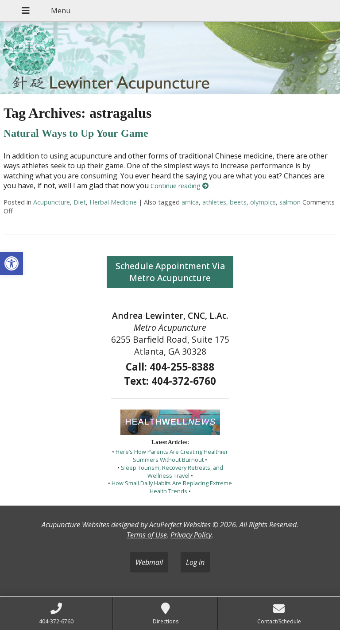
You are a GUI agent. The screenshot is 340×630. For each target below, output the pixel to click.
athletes (214, 202)
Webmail (149, 562)
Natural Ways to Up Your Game (76, 133)
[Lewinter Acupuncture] (170, 59)
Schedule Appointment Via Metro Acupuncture (170, 272)
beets (238, 202)
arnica (190, 202)
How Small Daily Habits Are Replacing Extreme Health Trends (172, 487)
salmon (290, 202)
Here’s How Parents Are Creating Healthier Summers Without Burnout (172, 456)
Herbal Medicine (113, 202)
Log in (195, 562)
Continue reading (176, 186)
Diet (79, 202)
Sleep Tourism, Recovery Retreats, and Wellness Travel (172, 471)
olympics (263, 202)
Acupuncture (51, 202)
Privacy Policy (191, 535)
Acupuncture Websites (75, 525)
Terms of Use (147, 535)
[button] (11, 263)
